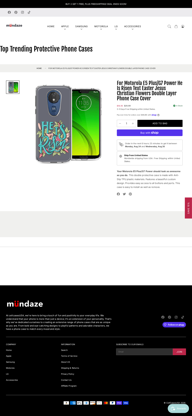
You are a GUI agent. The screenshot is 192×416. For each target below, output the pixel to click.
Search (64, 350)
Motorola (101, 26)
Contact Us (66, 380)
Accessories (132, 26)
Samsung (81, 26)
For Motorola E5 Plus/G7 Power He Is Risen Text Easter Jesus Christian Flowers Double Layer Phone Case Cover (101, 68)
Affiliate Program (69, 386)
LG (116, 26)
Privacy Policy (67, 374)
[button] (169, 26)
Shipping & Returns (70, 368)
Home (50, 26)
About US (65, 362)
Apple (65, 26)
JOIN (179, 351)
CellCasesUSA (173, 403)
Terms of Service (69, 356)
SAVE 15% (188, 208)
